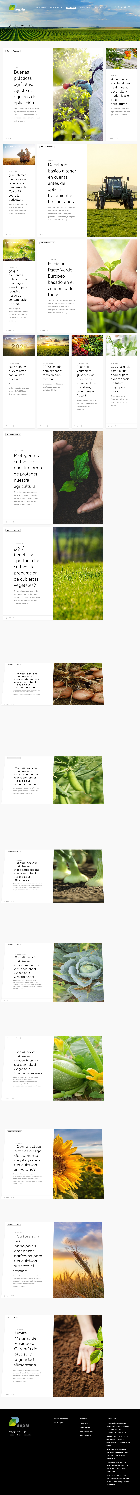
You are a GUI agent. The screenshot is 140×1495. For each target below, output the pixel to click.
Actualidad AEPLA (56, 7)
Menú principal (41, 7)
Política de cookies (61, 1419)
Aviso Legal (58, 1423)
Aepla (9, 138)
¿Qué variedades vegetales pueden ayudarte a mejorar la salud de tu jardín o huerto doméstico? (117, 1454)
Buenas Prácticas (85, 7)
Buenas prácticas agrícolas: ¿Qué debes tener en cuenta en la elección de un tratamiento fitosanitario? (117, 1467)
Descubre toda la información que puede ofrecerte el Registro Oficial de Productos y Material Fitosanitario (117, 1480)
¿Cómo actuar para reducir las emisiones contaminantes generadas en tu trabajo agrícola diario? (118, 1440)
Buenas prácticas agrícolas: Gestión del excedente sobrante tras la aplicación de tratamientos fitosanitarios (117, 1427)
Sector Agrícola (71, 7)
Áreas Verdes (99, 7)
